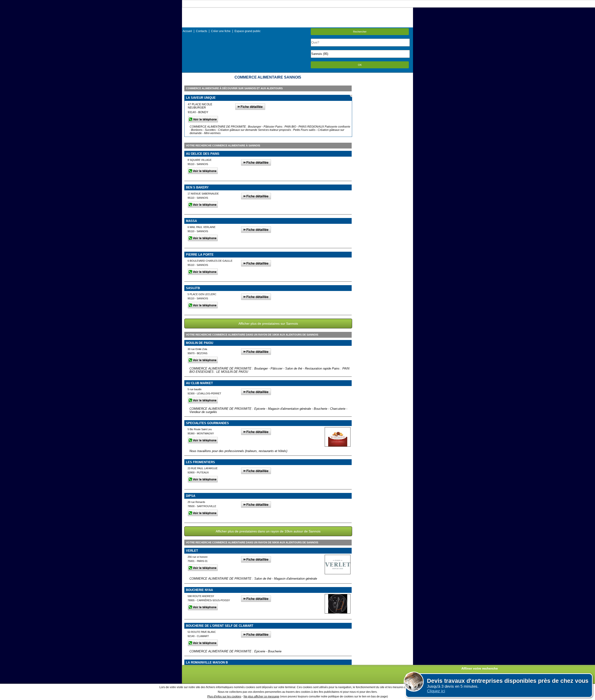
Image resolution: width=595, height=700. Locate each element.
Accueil (187, 31)
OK (360, 64)
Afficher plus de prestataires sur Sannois (268, 323)
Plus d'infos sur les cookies (224, 696)
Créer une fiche (221, 31)
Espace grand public (248, 31)
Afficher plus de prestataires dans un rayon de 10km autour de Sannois (268, 531)
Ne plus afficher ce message (261, 696)
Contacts (201, 31)
